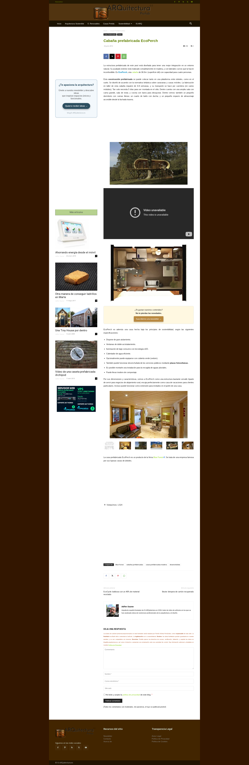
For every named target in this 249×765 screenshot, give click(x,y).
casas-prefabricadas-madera (156, 565)
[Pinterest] (179, 2)
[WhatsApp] (124, 56)
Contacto (107, 739)
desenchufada (175, 565)
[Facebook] (175, 2)
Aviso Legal (156, 736)
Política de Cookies (159, 741)
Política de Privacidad (114, 645)
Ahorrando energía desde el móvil (75, 252)
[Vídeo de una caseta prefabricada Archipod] (76, 354)
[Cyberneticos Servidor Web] (76, 399)
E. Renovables (94, 24)
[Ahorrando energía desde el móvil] (76, 234)
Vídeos (120, 34)
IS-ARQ (139, 24)
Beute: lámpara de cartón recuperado (178, 592)
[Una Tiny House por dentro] (76, 317)
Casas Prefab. (109, 24)
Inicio (59, 24)
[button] (191, 24)
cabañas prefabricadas (134, 565)
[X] (187, 2)
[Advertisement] (148, 123)
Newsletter (59, 2)
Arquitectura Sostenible (74, 24)
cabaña (135, 72)
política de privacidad (131, 695)
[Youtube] (192, 2)
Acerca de (107, 741)
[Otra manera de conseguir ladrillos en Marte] (76, 277)
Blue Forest (158, 457)
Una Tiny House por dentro (71, 330)
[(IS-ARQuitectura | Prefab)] (124, 12)
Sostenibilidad (124, 24)
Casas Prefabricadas (110, 34)
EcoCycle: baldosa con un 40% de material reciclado (121, 593)
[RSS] (183, 2)
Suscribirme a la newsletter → (148, 319)
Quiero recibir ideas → (76, 105)
